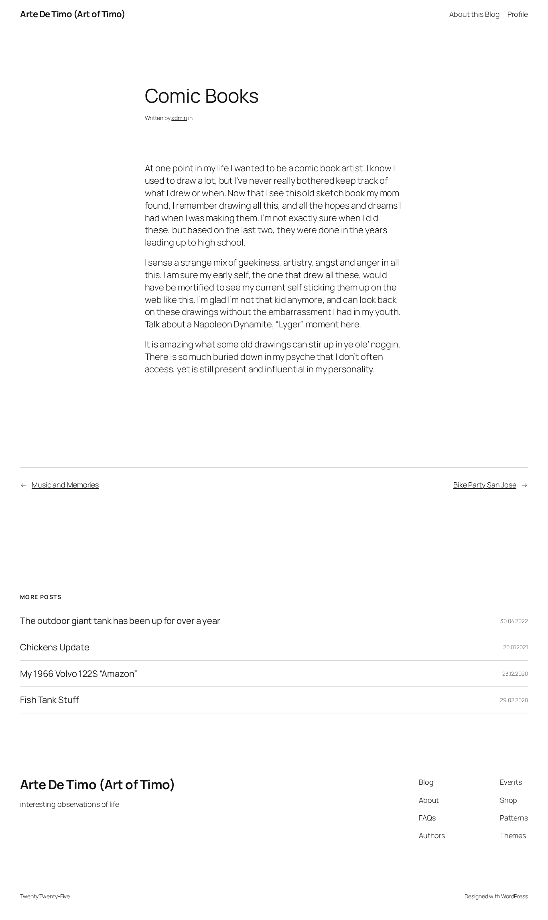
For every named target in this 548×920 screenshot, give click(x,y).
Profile (517, 14)
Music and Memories (65, 484)
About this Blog (474, 14)
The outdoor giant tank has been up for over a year (120, 621)
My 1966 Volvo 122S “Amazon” (78, 674)
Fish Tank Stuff (49, 700)
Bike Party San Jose (484, 484)
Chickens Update (54, 647)
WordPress (514, 896)
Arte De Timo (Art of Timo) (72, 14)
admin (179, 118)
